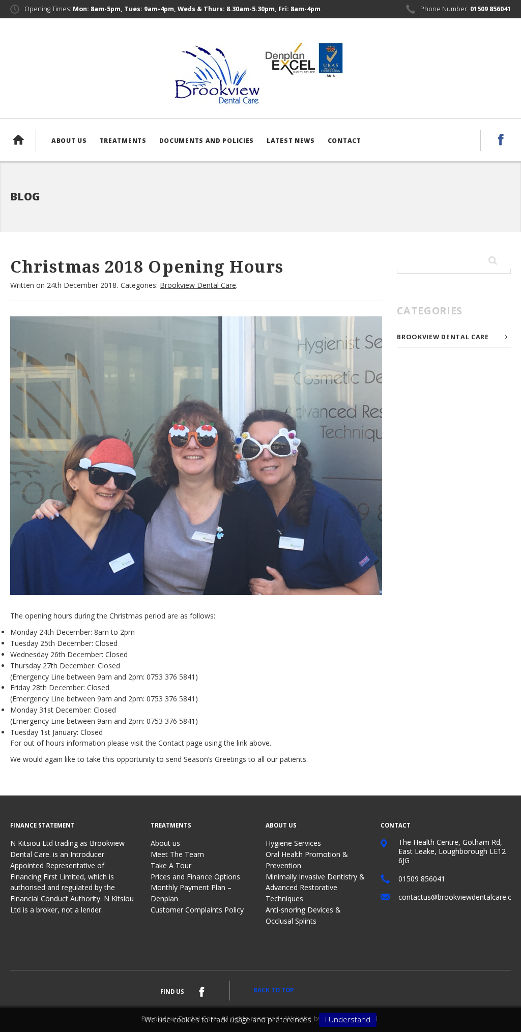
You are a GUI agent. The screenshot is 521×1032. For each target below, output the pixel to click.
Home (23, 140)
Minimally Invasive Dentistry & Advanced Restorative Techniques (315, 888)
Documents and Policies (206, 140)
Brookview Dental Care (198, 285)
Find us (172, 991)
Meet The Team (177, 854)
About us (69, 140)
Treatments (123, 140)
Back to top (273, 990)
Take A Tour (171, 865)
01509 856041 (490, 9)
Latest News (291, 140)
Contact (344, 140)
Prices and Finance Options (195, 876)
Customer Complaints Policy (197, 910)
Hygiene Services (293, 843)
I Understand (347, 1019)
